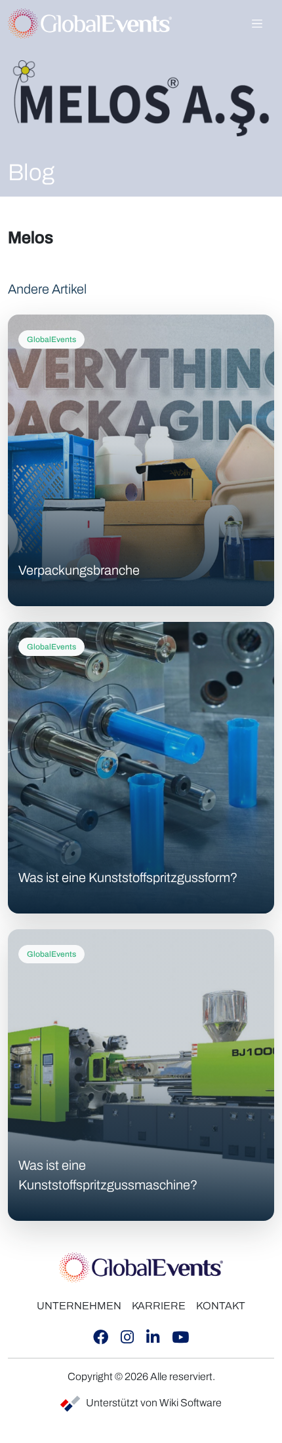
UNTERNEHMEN (79, 1305)
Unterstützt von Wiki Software (154, 1402)
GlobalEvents (51, 339)
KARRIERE (159, 1305)
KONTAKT (220, 1305)
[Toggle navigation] (257, 23)
